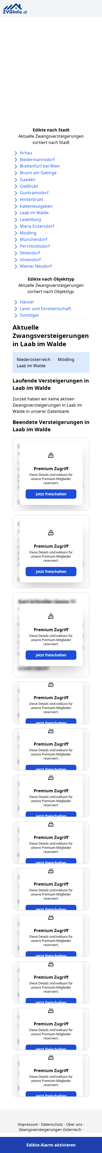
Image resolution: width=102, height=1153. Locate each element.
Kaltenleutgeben (36, 206)
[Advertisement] (51, 70)
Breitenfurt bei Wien (40, 166)
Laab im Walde (34, 213)
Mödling (28, 233)
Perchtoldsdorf (35, 246)
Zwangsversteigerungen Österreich (50, 1129)
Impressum (28, 1124)
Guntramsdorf (34, 193)
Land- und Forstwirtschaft (45, 308)
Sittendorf (30, 253)
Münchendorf (33, 239)
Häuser (27, 302)
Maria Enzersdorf (37, 226)
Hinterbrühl (31, 199)
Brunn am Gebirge (38, 173)
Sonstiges (29, 315)
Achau (26, 153)
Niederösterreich (33, 359)
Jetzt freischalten (51, 493)
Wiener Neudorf (36, 266)
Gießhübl (29, 186)
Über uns (74, 1124)
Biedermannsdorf (37, 159)
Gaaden (27, 179)
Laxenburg (30, 219)
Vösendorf (30, 259)
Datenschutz (52, 1124)
